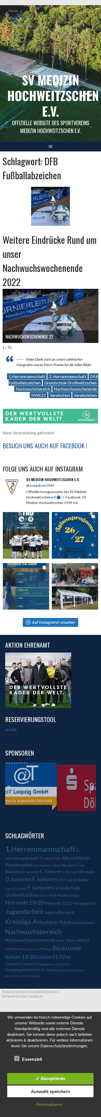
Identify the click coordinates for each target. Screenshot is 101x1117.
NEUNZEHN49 (20, 26)
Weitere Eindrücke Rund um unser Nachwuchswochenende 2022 (50, 261)
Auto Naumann (42, 865)
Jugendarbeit (24, 911)
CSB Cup (70, 872)
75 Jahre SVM (50, 858)
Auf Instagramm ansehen (53, 622)
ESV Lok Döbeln (72, 879)
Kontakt (15, 33)
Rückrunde (66, 948)
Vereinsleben (85, 395)
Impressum (18, 41)
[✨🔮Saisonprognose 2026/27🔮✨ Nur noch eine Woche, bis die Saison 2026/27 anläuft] (75, 535)
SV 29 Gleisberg (48, 970)
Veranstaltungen (73, 970)
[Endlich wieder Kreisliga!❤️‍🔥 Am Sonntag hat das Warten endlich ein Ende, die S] (26, 535)
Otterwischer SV (29, 949)
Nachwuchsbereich (33, 388)
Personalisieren (50, 1104)
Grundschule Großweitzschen (70, 382)
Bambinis (13, 871)
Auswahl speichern (50, 1091)
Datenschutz (19, 49)
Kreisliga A (21, 921)
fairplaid (21, 888)
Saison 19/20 (20, 956)
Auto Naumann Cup (68, 865)
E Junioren (44, 879)
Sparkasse (46, 964)
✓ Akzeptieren (50, 1078)
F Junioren (40, 887)
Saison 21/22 (51, 957)
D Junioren (18, 879)
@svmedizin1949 (40, 485)
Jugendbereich (59, 912)
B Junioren (31, 872)
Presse (46, 949)
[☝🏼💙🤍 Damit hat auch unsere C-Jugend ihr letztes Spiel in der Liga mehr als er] (26, 586)
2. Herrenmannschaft (67, 376)
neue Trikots (66, 940)
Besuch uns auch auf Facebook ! (45, 445)
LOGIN (11, 729)
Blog (12, 18)
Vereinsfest (60, 395)
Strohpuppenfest (20, 969)
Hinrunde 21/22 (58, 903)
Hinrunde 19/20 (24, 902)
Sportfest (63, 964)
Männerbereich (83, 922)
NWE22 (38, 395)
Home (13, 10)
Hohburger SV (84, 903)
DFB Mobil (85, 872)
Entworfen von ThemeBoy (22, 996)
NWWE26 (11, 949)
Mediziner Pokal (54, 922)
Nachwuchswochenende (75, 388)
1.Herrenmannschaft (27, 376)
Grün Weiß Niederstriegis (60, 895)
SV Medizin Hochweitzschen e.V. (53, 95)
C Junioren (51, 871)
